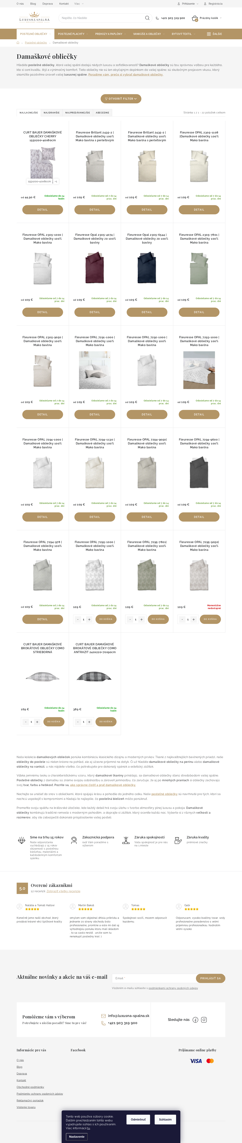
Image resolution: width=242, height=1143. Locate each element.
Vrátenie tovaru (26, 1107)
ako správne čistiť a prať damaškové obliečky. (103, 785)
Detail (42, 209)
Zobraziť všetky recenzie (63, 891)
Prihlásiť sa (210, 978)
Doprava (48, 3)
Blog (33, 3)
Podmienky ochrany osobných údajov (40, 1093)
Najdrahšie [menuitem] (52, 113)
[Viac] (215, 34)
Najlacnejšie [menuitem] (29, 113)
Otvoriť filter (121, 98)
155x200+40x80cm (39, 181)
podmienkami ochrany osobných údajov (173, 988)
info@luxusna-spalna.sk (128, 1016)
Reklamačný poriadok (30, 1100)
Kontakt (64, 3)
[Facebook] (195, 1020)
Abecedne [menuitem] (102, 113)
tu (88, 1128)
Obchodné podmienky (30, 1087)
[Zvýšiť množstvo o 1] (89, 619)
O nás (20, 3)
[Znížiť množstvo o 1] (78, 619)
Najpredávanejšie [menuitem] (77, 113)
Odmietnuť (138, 1119)
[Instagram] (204, 1020)
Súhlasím (165, 1119)
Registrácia (216, 3)
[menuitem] (35, 34)
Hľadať (147, 18)
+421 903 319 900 (172, 18)
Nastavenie (77, 1136)
